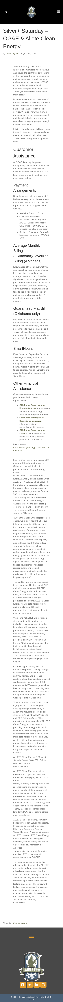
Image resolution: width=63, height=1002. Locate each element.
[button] (23, 985)
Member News (20, 923)
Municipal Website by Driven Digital (32, 997)
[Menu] (31, 936)
